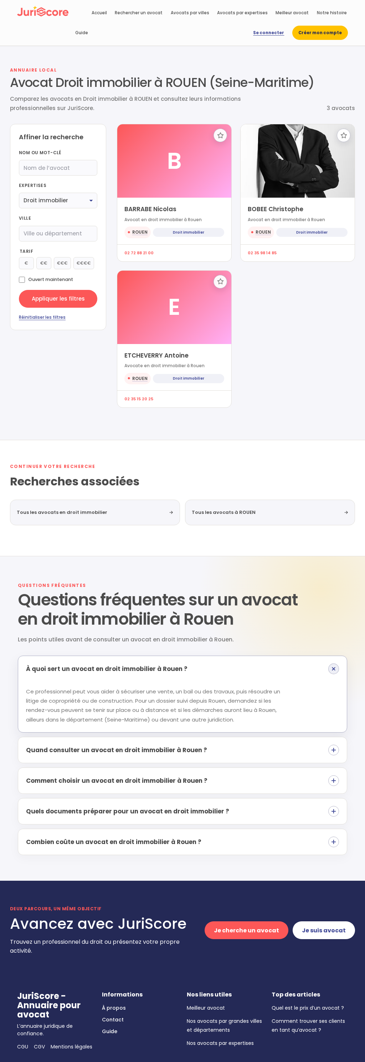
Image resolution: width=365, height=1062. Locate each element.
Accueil (99, 13)
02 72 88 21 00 (139, 253)
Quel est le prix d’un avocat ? (308, 1007)
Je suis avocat (324, 930)
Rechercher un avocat (139, 13)
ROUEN (140, 232)
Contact (113, 1019)
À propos (114, 1007)
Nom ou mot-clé (40, 153)
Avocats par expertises (242, 13)
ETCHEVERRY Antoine (156, 355)
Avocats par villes (190, 13)
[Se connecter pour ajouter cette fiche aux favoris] (220, 135)
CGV (39, 1046)
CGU (22, 1046)
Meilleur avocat (292, 13)
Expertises (32, 185)
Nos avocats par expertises (220, 1043)
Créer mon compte (320, 33)
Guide (81, 33)
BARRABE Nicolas (150, 209)
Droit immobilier (188, 232)
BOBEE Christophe (275, 209)
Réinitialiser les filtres (42, 317)
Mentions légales (71, 1046)
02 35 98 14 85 (262, 253)
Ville (25, 218)
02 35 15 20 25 (138, 399)
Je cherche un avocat (246, 930)
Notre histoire (332, 13)
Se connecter (268, 33)
